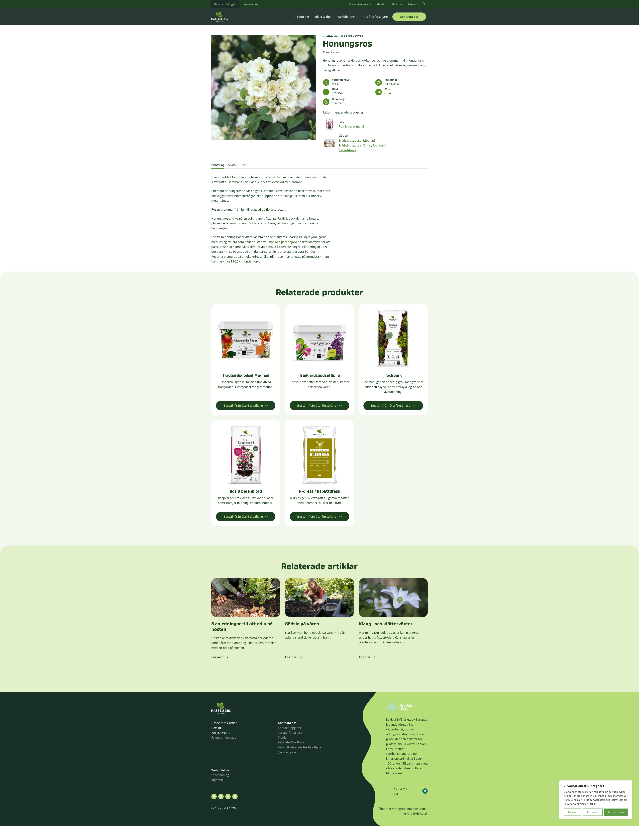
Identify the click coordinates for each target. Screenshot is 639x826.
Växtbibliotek (346, 17)
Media (380, 4)
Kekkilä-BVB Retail (415, 814)
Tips (244, 165)
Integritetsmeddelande (410, 809)
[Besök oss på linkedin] (235, 796)
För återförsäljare (360, 4)
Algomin (217, 780)
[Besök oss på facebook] (214, 796)
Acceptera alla (616, 812)
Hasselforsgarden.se (224, 17)
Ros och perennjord (283, 242)
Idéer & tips (323, 17)
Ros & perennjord (351, 126)
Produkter (302, 17)
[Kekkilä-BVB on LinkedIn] (425, 791)
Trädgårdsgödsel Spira (354, 145)
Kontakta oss (409, 17)
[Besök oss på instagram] (221, 796)
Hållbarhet (396, 4)
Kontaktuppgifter (289, 728)
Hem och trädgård (225, 4)
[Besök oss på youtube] (228, 796)
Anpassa (572, 812)
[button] (423, 4)
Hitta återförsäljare (374, 17)
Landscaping (250, 4)
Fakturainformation (224, 737)
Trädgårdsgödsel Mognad (357, 140)
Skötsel (232, 165)
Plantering (217, 165)
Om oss (413, 4)
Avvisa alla (592, 812)
